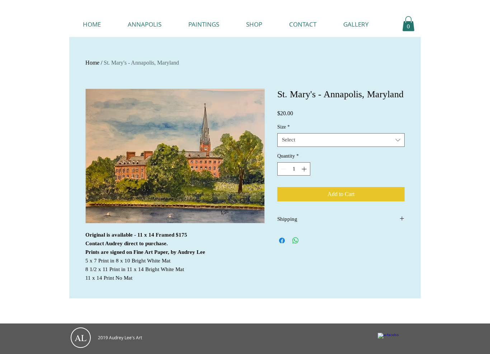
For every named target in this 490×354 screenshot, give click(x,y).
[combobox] (341, 140)
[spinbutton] (293, 169)
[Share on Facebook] (282, 240)
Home (92, 63)
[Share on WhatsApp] (295, 240)
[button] (408, 23)
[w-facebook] (388, 343)
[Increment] (304, 169)
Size (283, 127)
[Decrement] (282, 169)
